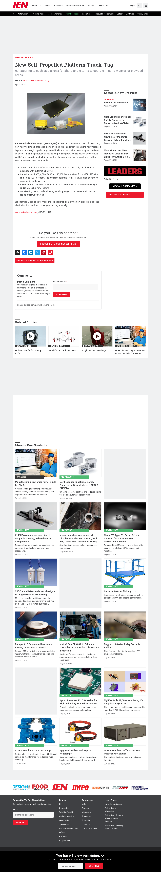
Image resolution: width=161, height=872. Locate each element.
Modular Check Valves (62, 350)
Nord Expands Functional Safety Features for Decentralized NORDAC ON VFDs (117, 120)
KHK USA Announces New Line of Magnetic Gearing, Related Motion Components (117, 137)
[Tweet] (37, 252)
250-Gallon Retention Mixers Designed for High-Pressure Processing (35, 593)
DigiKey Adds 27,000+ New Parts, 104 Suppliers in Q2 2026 (124, 702)
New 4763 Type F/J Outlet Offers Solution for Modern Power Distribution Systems (121, 538)
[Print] (17, 252)
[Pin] (43, 252)
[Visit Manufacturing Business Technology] (139, 787)
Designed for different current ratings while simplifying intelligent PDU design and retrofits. (123, 548)
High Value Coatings (94, 350)
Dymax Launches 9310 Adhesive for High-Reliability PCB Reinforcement (78, 702)
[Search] (139, 5)
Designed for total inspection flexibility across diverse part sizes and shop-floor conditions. (78, 657)
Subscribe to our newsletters (58, 244)
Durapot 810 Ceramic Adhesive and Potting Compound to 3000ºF (33, 646)
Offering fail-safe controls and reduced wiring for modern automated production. (80, 493)
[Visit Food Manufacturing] (41, 787)
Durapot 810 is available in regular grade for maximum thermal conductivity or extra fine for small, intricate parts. (35, 654)
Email (15, 810)
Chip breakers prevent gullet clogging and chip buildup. (78, 546)
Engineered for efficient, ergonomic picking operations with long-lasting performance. (123, 596)
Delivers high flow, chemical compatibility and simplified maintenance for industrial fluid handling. (36, 757)
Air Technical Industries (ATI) (36, 80)
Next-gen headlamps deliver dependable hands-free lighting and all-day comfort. (77, 758)
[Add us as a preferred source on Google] (50, 252)
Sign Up (20, 822)
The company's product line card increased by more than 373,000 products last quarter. (124, 708)
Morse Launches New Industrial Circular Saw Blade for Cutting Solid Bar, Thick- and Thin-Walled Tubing (116, 153)
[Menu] (145, 5)
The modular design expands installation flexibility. (122, 758)
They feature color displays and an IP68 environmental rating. (122, 652)
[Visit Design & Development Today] (21, 787)
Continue (94, 866)
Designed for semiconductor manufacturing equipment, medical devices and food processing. (34, 548)
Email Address (60, 282)
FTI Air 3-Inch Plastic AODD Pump (33, 750)
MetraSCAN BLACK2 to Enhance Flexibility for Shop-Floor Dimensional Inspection (79, 647)
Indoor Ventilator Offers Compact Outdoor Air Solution (122, 752)
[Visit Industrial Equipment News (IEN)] (60, 787)
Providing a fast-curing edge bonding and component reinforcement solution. (78, 708)
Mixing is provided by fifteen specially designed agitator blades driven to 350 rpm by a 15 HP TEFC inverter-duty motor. (34, 601)
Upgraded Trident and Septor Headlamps (75, 752)
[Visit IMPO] (80, 787)
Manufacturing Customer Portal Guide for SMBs (130, 352)
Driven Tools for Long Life (28, 352)
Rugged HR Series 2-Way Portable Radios (122, 646)
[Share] (24, 252)
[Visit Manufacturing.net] (120, 787)
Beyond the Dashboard (116, 102)
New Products (24, 57)
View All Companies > (125, 186)
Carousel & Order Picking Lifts (120, 591)
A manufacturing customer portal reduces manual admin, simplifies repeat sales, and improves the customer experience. (34, 492)
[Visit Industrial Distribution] (100, 787)
